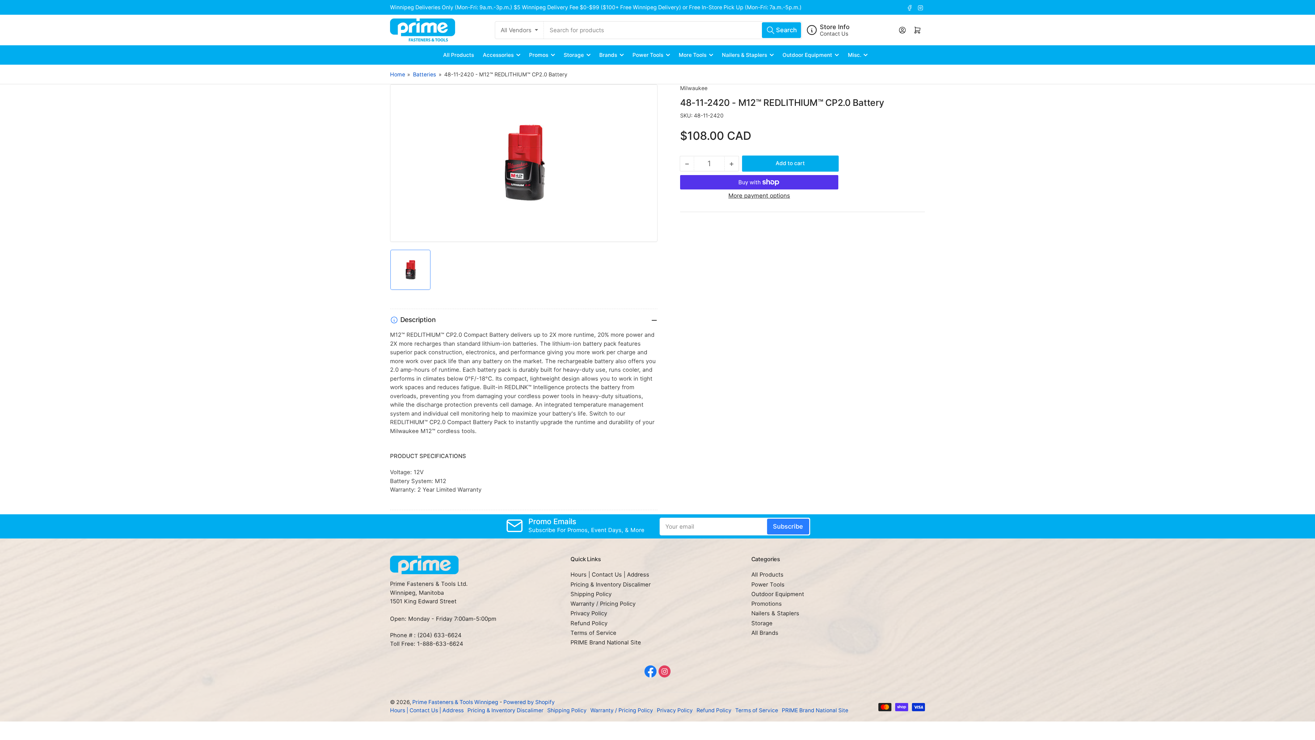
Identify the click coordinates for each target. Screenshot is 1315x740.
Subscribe (788, 526)
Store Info (835, 26)
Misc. (854, 55)
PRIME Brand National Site (606, 642)
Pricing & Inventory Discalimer (611, 584)
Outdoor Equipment (807, 55)
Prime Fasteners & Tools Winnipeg (455, 702)
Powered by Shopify (529, 702)
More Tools (692, 55)
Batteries (424, 74)
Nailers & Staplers (744, 55)
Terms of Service (593, 632)
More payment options (759, 195)
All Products (458, 55)
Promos (538, 55)
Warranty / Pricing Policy (603, 603)
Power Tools (648, 55)
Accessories (498, 55)
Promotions (766, 603)
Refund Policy (589, 623)
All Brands (764, 632)
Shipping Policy (591, 594)
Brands (608, 55)
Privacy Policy (589, 613)
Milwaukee (693, 88)
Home (397, 74)
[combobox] (673, 30)
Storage (574, 55)
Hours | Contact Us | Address (610, 574)
